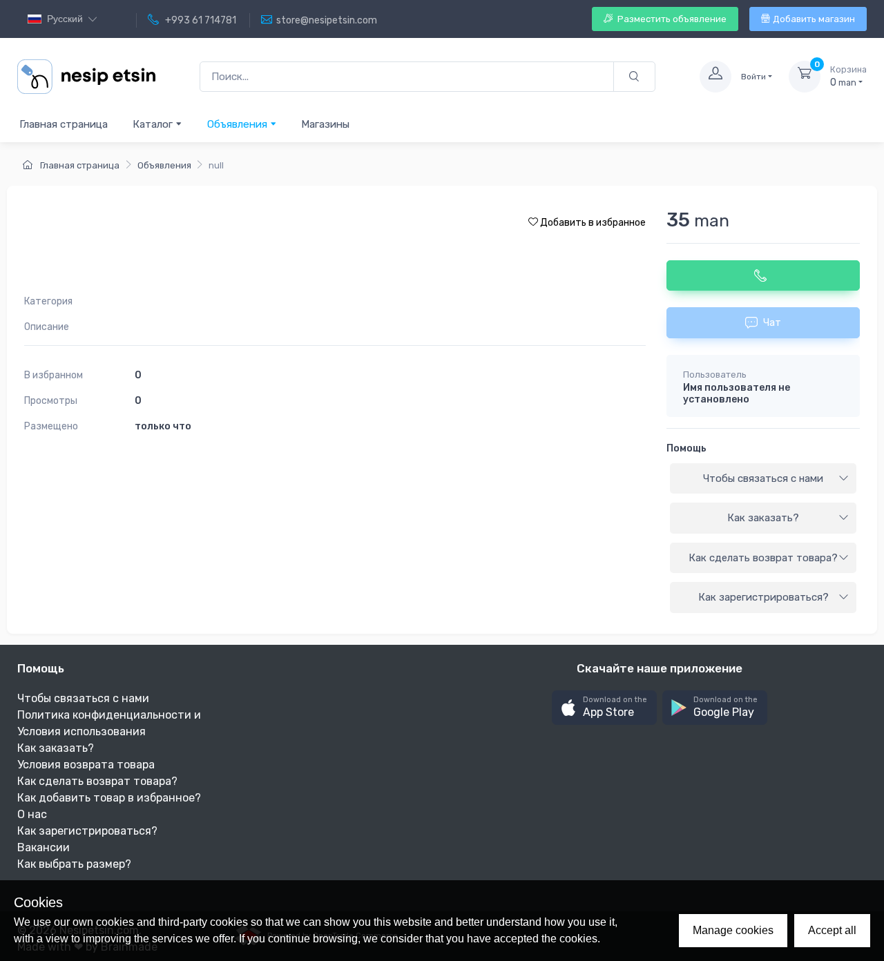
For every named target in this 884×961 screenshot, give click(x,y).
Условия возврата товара (86, 764)
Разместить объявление (671, 19)
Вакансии (43, 847)
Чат (772, 322)
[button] (604, 708)
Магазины (325, 124)
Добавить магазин (814, 19)
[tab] (763, 479)
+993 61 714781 (199, 20)
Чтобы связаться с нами (763, 478)
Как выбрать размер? (74, 864)
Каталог (154, 124)
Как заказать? (763, 518)
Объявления (238, 124)
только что (163, 426)
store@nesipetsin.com (326, 20)
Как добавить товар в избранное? (109, 797)
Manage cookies (733, 930)
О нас (32, 814)
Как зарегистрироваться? (763, 597)
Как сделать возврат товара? (763, 558)
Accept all (832, 930)
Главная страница (63, 124)
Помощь (686, 448)
